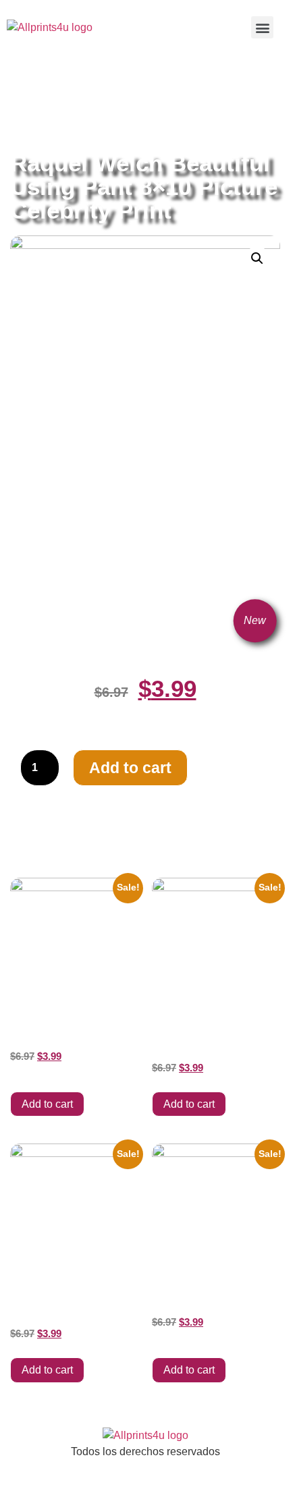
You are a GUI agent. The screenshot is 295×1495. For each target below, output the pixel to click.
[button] (262, 27)
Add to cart (130, 768)
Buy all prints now (84, 88)
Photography (75, 104)
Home (23, 88)
